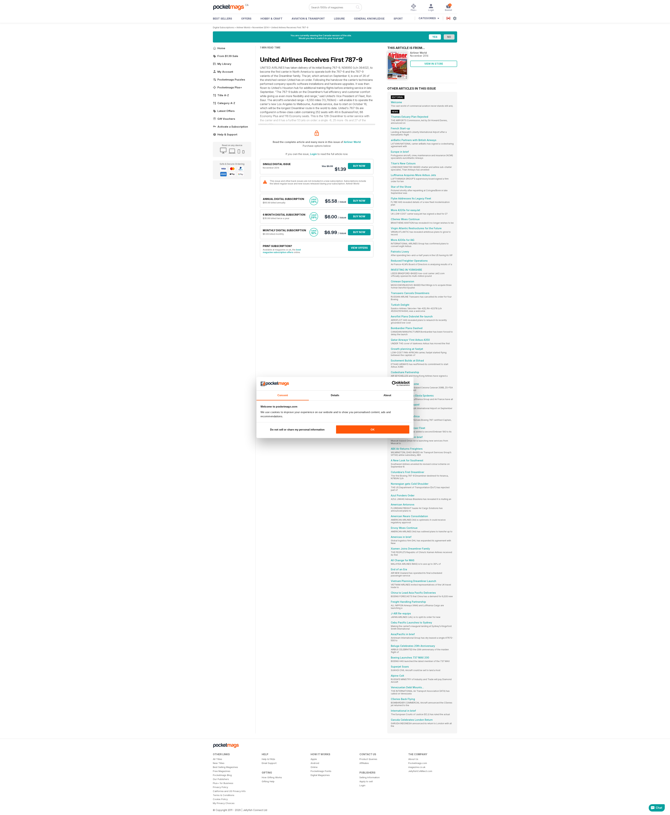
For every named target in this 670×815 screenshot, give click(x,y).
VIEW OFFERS (359, 247)
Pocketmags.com (417, 763)
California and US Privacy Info (229, 791)
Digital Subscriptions (223, 27)
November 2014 (260, 27)
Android (315, 763)
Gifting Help (268, 781)
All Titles (217, 759)
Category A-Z (226, 103)
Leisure (339, 18)
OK (373, 429)
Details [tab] (335, 395)
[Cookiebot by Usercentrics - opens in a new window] (394, 383)
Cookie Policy (220, 799)
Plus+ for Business (223, 783)
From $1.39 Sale (227, 56)
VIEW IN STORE (433, 63)
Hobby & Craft (271, 18)
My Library (224, 64)
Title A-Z (223, 95)
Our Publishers (221, 779)
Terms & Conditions (223, 795)
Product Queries (368, 759)
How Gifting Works (272, 777)
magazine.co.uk (416, 767)
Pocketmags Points (321, 771)
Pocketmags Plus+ (229, 87)
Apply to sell (366, 781)
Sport (398, 18)
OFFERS (246, 18)
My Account (225, 71)
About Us (413, 759)
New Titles (218, 763)
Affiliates (364, 763)
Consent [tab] (282, 395)
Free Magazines (221, 771)
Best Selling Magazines (225, 767)
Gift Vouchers (226, 118)
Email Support (269, 763)
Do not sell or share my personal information (297, 429)
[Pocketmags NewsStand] (230, 6)
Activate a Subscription (232, 126)
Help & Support (227, 134)
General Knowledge (369, 18)
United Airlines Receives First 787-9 (289, 27)
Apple (314, 759)
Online (314, 767)
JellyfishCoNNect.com (420, 771)
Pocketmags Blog (222, 775)
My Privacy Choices (223, 803)
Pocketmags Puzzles (231, 79)
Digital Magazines (320, 775)
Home (221, 48)
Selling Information (369, 777)
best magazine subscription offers (282, 251)
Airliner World (243, 27)
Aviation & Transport (308, 18)
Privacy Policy (220, 787)
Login (313, 154)
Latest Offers (226, 111)
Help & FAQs (268, 759)
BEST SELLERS (222, 18)
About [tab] (387, 395)
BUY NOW (359, 165)
